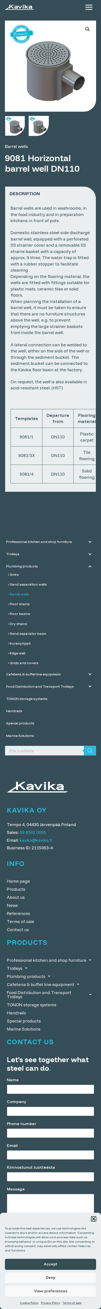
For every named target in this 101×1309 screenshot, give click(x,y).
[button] (93, 1218)
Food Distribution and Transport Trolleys (39, 994)
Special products (24, 1020)
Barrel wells (16, 146)
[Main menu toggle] (89, 7)
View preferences (50, 1291)
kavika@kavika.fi (36, 840)
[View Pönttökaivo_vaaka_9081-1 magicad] (15, 126)
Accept (50, 1264)
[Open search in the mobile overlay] (50, 751)
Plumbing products (26, 976)
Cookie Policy (29, 1303)
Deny (50, 1277)
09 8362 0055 (33, 832)
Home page (18, 881)
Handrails (16, 1012)
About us (16, 897)
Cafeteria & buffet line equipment (40, 984)
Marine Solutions (23, 1029)
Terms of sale (72, 1303)
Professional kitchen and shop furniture (46, 960)
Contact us (18, 929)
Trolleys (14, 968)
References (18, 913)
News (12, 905)
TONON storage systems (31, 1004)
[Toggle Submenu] (90, 541)
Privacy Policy (50, 1303)
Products (16, 889)
